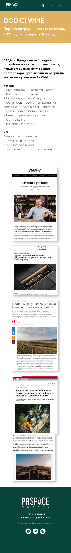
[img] (59, 5)
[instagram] (43, 533)
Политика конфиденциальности (35, 523)
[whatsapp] (28, 533)
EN (50, 5)
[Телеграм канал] (35, 533)
